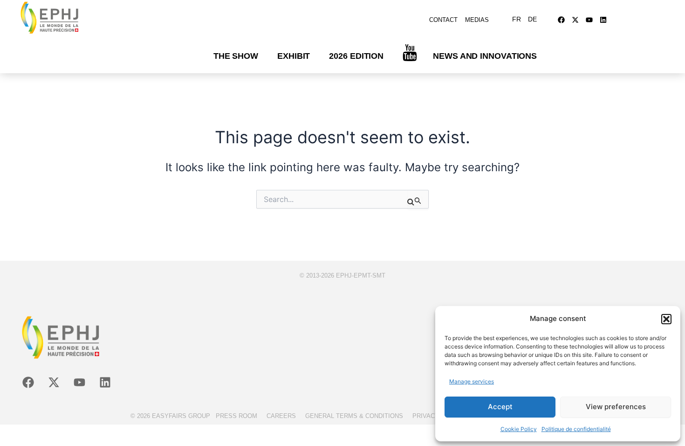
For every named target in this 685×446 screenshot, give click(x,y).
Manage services (471, 381)
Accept (500, 406)
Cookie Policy (518, 428)
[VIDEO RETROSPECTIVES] (410, 53)
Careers (281, 415)
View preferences (616, 406)
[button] (666, 319)
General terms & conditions (354, 415)
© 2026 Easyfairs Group (170, 415)
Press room (236, 415)
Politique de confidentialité (576, 428)
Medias (477, 19)
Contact (443, 19)
